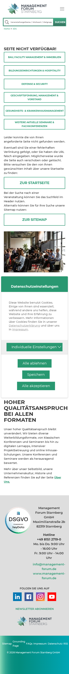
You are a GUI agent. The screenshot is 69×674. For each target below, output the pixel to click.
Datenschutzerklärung (24, 325)
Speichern (36, 375)
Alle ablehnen (35, 363)
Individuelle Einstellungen (34, 347)
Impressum (20, 329)
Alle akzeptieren (36, 386)
